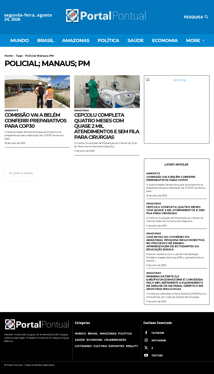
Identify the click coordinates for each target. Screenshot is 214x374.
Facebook (158, 332)
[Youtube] (146, 355)
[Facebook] (146, 333)
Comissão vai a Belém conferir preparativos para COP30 (35, 120)
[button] (197, 17)
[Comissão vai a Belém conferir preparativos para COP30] (37, 91)
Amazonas (81, 110)
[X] (146, 348)
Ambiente (11, 110)
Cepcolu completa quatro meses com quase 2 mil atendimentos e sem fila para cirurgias (175, 210)
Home (9, 55)
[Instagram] (146, 340)
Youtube (157, 355)
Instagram (159, 340)
